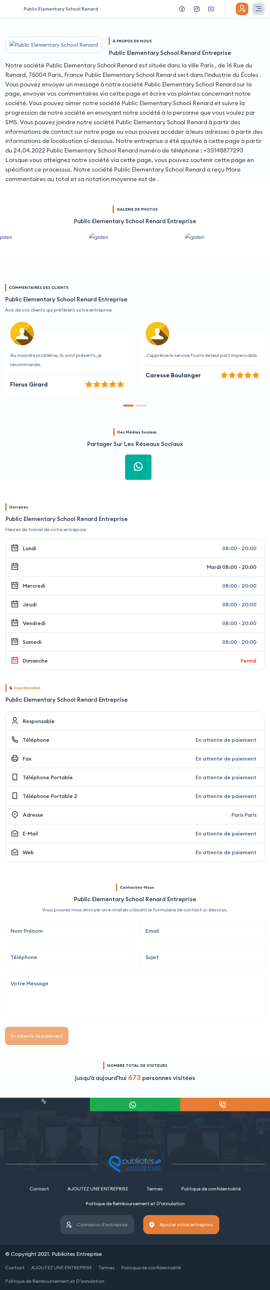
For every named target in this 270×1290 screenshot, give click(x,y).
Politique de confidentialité (211, 1189)
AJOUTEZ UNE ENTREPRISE (98, 1189)
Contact (39, 1189)
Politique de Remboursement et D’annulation (135, 1204)
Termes (155, 1189)
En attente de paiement (37, 1036)
